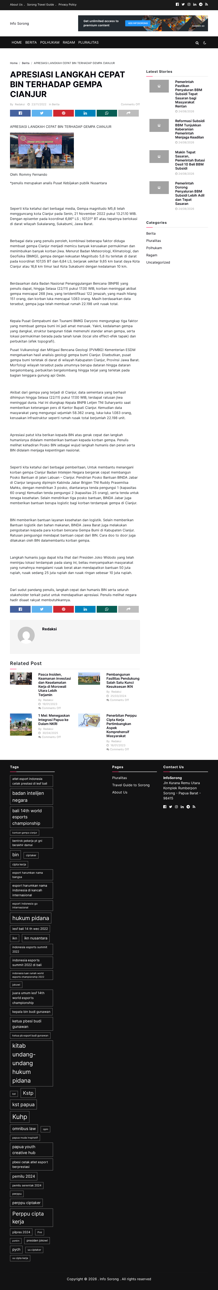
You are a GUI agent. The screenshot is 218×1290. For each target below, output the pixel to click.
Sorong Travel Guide (40, 4)
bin (15, 854)
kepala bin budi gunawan (31, 1012)
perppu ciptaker (26, 1202)
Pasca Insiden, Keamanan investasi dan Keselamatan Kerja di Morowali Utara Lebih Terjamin (54, 684)
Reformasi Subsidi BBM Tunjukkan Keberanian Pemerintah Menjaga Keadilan (190, 129)
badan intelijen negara (28, 796)
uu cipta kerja (20, 1258)
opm (45, 1129)
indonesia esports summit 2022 (29, 949)
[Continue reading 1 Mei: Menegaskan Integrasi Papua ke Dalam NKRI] (21, 724)
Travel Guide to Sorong (131, 785)
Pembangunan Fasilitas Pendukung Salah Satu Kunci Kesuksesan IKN (122, 680)
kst (14, 1093)
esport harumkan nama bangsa (27, 875)
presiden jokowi (37, 1240)
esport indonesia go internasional (24, 905)
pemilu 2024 (23, 1176)
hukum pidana (30, 918)
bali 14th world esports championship (27, 817)
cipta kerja (19, 864)
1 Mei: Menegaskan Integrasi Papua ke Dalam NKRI (54, 719)
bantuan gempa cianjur (24, 832)
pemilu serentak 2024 (26, 1185)
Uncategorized (158, 262)
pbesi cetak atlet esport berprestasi (30, 1164)
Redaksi (20, 104)
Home (17, 42)
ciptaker (31, 855)
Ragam (69, 42)
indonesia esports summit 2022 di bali (27, 962)
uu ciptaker (34, 1249)
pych (16, 1249)
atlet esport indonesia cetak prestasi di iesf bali (29, 781)
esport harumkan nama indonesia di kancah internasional (29, 890)
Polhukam (49, 42)
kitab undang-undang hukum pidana (24, 1063)
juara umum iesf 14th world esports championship (28, 998)
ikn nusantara (35, 938)
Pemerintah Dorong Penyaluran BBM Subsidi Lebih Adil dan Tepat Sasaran (189, 193)
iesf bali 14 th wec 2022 (30, 929)
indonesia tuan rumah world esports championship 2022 (28, 975)
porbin (15, 1240)
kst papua (23, 1104)
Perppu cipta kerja (28, 1217)
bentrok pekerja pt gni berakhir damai (27, 843)
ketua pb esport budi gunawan (30, 1035)
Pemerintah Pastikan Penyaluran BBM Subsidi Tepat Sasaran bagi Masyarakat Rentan (188, 94)
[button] (197, 43)
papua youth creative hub (23, 1149)
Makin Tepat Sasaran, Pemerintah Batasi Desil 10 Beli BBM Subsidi (190, 160)
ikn (14, 938)
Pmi (39, 1232)
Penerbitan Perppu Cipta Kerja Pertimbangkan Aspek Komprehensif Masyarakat (121, 725)
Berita (31, 42)
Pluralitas (88, 42)
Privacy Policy (67, 4)
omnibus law (24, 1128)
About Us (16, 4)
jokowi (16, 984)
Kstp (28, 1093)
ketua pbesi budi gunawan (26, 1024)
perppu (17, 1193)
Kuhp (19, 1116)
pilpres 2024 (21, 1232)
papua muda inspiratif (25, 1137)
